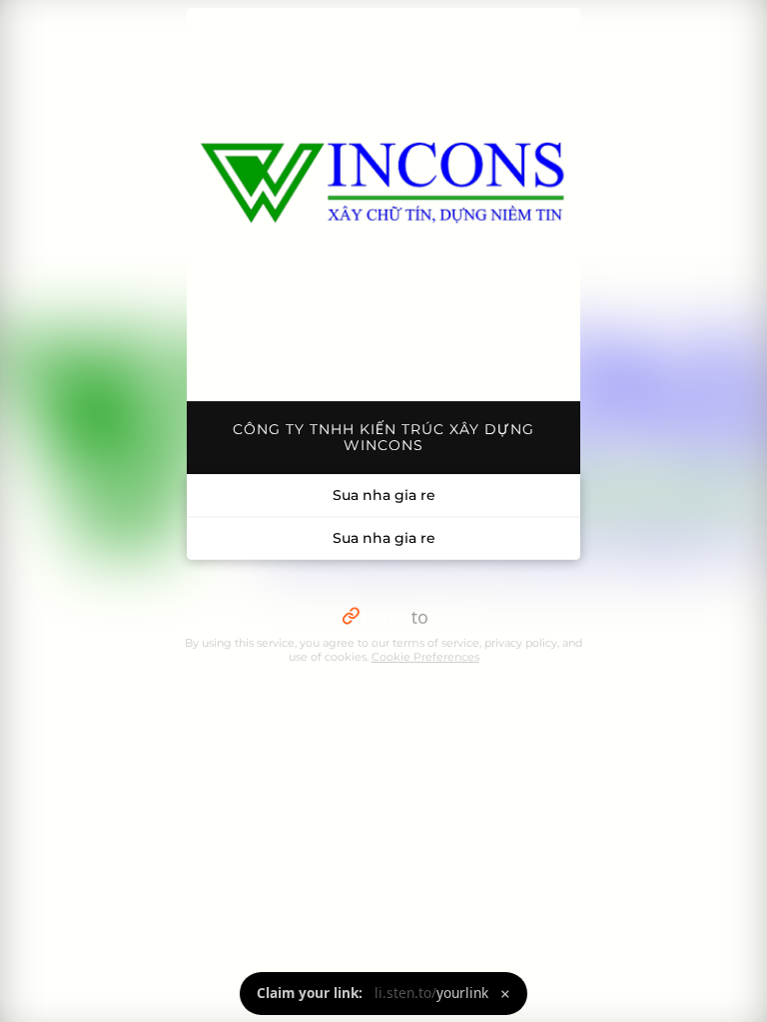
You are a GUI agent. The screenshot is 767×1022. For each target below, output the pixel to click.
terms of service (435, 643)
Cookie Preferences (425, 657)
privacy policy (520, 643)
